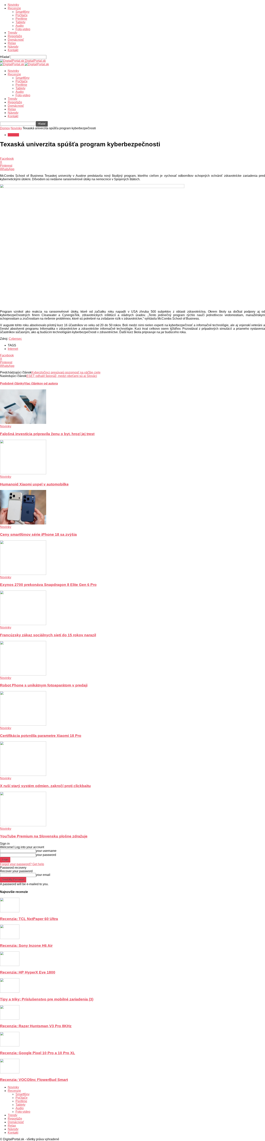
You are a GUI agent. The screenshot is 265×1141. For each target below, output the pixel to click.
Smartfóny (22, 11)
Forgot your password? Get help (22, 864)
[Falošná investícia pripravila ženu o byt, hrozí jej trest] (23, 422)
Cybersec (15, 338)
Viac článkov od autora (41, 383)
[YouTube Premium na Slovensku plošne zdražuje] (23, 825)
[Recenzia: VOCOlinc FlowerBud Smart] (9, 1072)
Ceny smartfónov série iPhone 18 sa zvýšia (38, 534)
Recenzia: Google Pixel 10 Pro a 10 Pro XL (37, 1053)
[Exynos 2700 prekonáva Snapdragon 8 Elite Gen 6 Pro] (23, 573)
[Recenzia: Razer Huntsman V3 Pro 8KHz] (9, 1018)
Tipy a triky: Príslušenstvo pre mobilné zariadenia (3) (46, 999)
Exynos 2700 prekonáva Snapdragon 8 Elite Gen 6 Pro (48, 585)
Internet (13, 348)
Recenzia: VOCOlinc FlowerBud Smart (34, 1080)
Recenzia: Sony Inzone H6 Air (26, 946)
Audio (20, 25)
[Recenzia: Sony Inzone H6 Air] (9, 938)
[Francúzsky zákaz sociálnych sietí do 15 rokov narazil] (23, 624)
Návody (13, 46)
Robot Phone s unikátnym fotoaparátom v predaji (43, 685)
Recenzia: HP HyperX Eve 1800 (27, 972)
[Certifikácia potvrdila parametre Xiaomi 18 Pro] (23, 724)
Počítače (22, 15)
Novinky (13, 4)
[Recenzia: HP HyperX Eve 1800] (9, 965)
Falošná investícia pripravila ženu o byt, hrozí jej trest (47, 434)
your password (46, 854)
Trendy (12, 32)
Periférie (21, 18)
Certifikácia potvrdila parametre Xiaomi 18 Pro (40, 736)
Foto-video (23, 29)
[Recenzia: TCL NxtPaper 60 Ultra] (9, 911)
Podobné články (12, 383)
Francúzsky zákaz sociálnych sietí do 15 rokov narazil (48, 635)
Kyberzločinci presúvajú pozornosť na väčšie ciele (65, 372)
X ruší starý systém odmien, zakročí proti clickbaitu (45, 786)
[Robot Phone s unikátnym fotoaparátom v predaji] (23, 674)
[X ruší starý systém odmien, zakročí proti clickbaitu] (23, 774)
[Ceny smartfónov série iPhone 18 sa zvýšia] (23, 523)
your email (43, 874)
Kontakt (13, 50)
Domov (5, 128)
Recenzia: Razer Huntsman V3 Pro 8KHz (36, 1026)
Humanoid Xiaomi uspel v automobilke (34, 484)
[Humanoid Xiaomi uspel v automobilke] (23, 473)
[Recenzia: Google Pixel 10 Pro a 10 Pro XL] (9, 1045)
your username (46, 850)
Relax (12, 43)
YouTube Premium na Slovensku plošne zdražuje (43, 836)
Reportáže (15, 36)
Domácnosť (16, 39)
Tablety (20, 22)
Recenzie (14, 8)
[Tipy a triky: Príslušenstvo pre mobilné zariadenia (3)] (9, 991)
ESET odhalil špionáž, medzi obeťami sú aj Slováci (61, 376)
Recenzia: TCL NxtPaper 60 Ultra (29, 919)
